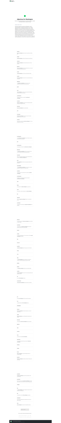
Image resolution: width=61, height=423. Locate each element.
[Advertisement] (30, 7)
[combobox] (25, 410)
